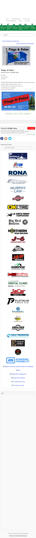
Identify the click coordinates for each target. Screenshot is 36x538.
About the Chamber (16, 18)
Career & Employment (11, 20)
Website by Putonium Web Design (18, 536)
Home (7, 18)
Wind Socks (27, 113)
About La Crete (26, 18)
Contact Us (27, 20)
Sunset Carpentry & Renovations (25, 43)
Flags (15, 113)
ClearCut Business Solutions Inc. (10, 41)
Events (20, 20)
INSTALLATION (9, 113)
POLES (20, 113)
